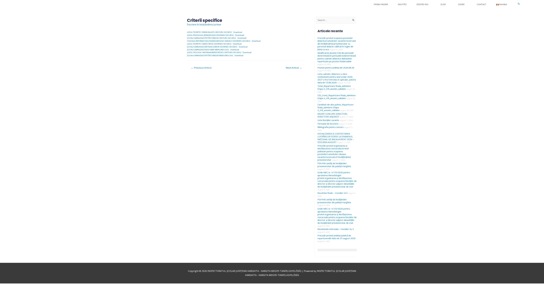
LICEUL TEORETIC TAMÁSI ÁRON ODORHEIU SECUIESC (209, 43)
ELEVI (443, 4)
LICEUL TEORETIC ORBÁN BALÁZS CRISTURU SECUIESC (209, 32)
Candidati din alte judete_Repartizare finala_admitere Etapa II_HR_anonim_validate (335, 107)
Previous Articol (201, 67)
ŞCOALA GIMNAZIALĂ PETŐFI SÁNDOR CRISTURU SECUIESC (211, 38)
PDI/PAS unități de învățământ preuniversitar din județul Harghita (334, 165)
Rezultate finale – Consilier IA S (332, 193)
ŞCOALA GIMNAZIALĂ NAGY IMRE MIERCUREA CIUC (208, 49)
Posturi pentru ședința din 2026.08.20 (335, 67)
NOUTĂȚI (402, 4)
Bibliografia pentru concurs (330, 127)
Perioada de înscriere (327, 123)
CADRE (461, 4)
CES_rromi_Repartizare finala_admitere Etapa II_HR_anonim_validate (336, 97)
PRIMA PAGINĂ (381, 4)
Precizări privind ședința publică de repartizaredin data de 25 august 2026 (336, 237)
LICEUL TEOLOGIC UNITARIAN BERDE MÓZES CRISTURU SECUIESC (214, 52)
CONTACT (481, 4)
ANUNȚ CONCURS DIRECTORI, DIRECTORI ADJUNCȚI (332, 115)
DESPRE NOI (422, 4)
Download (237, 32)
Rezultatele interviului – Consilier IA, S (335, 229)
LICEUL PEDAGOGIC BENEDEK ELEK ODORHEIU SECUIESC (210, 35)
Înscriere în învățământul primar (204, 24)
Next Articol (294, 67)
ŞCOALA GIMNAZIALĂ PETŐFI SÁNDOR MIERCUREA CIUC (210, 55)
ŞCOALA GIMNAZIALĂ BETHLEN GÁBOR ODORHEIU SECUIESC (212, 46)
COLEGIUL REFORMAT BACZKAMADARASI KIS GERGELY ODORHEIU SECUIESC (218, 41)
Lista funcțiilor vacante (328, 120)
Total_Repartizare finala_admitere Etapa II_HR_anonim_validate (334, 87)
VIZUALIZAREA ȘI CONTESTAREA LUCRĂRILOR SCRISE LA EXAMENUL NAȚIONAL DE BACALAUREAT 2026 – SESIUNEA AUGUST (335, 138)
